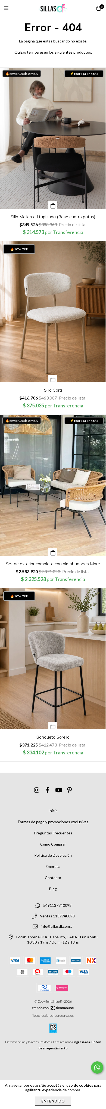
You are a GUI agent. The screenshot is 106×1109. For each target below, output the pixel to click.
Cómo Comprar (53, 844)
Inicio (53, 810)
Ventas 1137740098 (57, 916)
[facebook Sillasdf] (47, 790)
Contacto (53, 877)
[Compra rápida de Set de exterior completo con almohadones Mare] (53, 552)
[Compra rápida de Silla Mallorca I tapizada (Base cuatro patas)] (53, 205)
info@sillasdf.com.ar (57, 926)
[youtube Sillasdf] (59, 790)
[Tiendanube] (53, 1009)
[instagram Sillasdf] (37, 790)
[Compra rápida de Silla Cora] (53, 378)
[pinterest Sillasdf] (69, 790)
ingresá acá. (82, 1042)
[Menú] (9, 8)
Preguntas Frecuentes (53, 833)
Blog (53, 888)
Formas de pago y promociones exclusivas (53, 821)
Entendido (53, 1101)
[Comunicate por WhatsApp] (97, 1067)
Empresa (53, 866)
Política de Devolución (53, 855)
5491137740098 (57, 905)
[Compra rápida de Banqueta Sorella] (53, 725)
